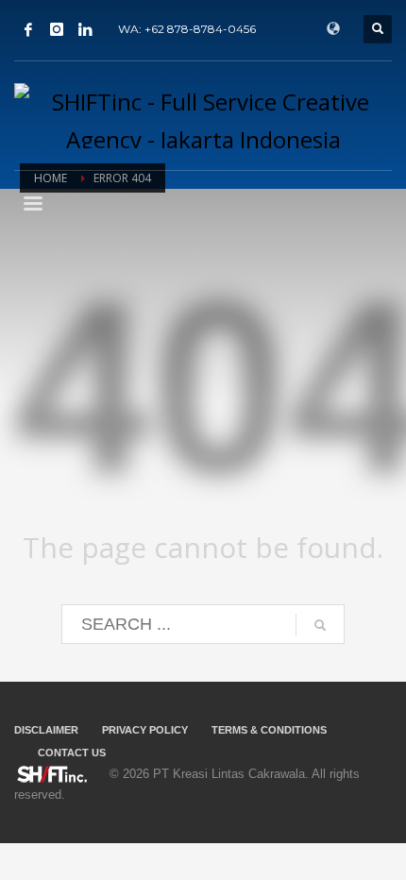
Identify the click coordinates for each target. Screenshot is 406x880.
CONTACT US (72, 752)
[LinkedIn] (85, 29)
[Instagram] (56, 29)
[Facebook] (28, 29)
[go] (320, 625)
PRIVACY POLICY (145, 730)
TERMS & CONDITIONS (269, 730)
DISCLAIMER (46, 730)
